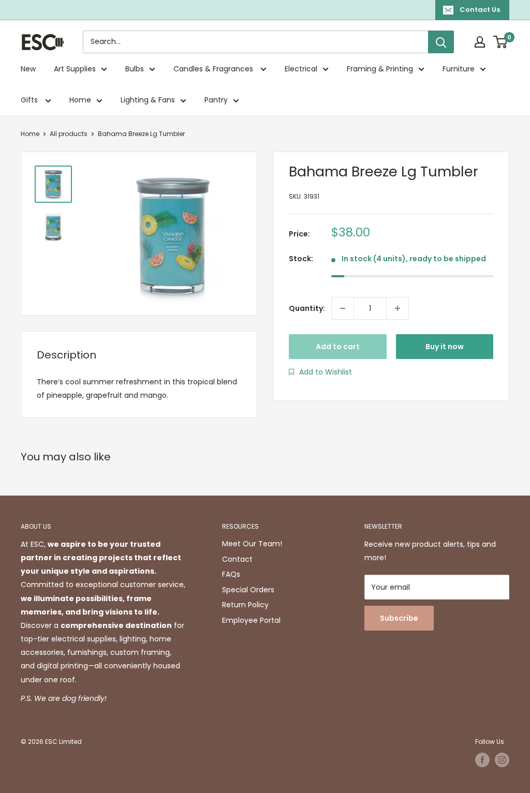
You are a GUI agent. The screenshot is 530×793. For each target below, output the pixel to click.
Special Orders (248, 590)
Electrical (301, 69)
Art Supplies (75, 69)
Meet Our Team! (252, 543)
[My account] (480, 42)
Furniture (459, 69)
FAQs (231, 574)
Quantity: (307, 308)
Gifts (30, 100)
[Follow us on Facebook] (482, 760)
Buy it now (444, 346)
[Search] (441, 42)
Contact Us (480, 9)
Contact (237, 559)
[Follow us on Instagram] (502, 760)
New (28, 69)
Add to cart (338, 346)
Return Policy (245, 605)
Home (80, 100)
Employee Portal (251, 620)
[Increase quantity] (397, 308)
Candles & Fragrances (214, 69)
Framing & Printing (380, 69)
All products (68, 133)
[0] (500, 42)
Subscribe (399, 618)
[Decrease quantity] (343, 308)
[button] (320, 372)
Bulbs (134, 69)
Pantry (216, 100)
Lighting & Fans (148, 100)
